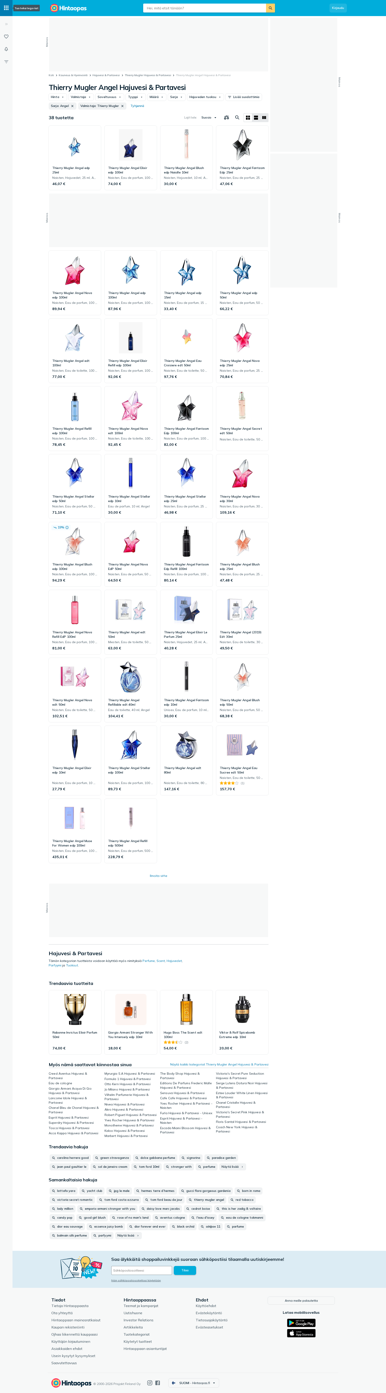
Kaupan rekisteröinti (67, 1327)
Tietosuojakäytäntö (212, 1320)
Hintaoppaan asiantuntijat (145, 1348)
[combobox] (204, 8)
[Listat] (6, 36)
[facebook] (158, 1383)
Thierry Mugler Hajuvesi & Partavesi (148, 75)
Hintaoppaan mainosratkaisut (76, 1320)
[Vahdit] (6, 49)
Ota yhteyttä (62, 1313)
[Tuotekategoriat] (6, 8)
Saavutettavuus (64, 1363)
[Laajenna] (6, 24)
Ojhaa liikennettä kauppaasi (74, 1334)
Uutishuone (133, 1313)
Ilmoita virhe (158, 876)
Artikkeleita (133, 1327)
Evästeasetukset (209, 1327)
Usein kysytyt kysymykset (73, 1355)
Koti (51, 75)
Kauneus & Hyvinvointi (73, 75)
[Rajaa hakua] (6, 61)
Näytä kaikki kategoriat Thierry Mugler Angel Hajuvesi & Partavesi (219, 1064)
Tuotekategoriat (137, 1334)
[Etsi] (270, 8)
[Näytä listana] (256, 118)
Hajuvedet (174, 961)
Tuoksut (72, 965)
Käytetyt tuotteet (138, 1341)
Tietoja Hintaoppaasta (69, 1305)
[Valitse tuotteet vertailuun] (226, 117)
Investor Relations (138, 1320)
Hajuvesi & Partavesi (106, 75)
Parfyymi (55, 965)
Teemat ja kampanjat (141, 1305)
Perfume (149, 961)
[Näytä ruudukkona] (248, 118)
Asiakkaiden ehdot (66, 1348)
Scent (161, 961)
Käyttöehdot (206, 1305)
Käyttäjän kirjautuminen (70, 1341)
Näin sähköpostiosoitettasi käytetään (136, 1280)
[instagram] (150, 1383)
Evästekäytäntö (209, 1313)
